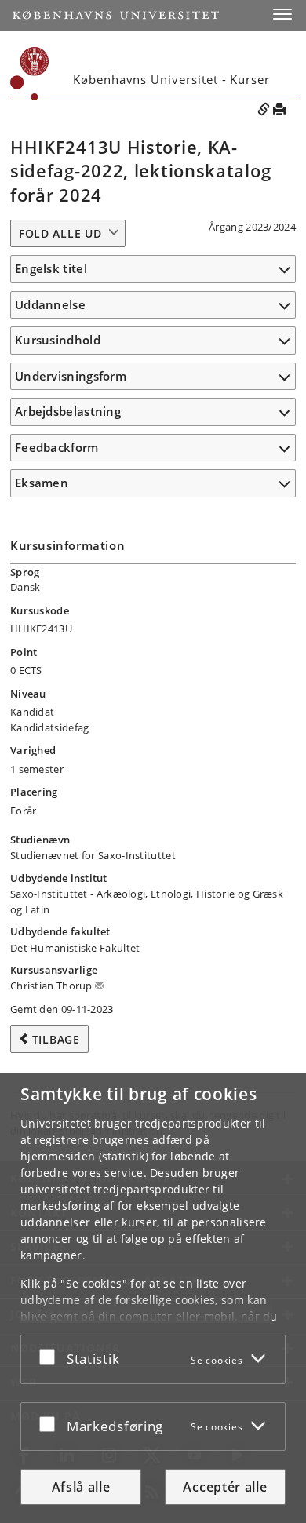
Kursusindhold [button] (57, 340)
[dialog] (153, 1298)
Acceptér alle (225, 1487)
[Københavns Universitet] (116, 15)
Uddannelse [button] (50, 304)
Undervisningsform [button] (70, 376)
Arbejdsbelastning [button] (68, 411)
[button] (282, 14)
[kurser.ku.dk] (29, 73)
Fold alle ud (60, 233)
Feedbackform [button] (57, 447)
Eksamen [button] (41, 482)
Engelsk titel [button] (51, 268)
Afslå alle (81, 1487)
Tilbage (56, 1039)
